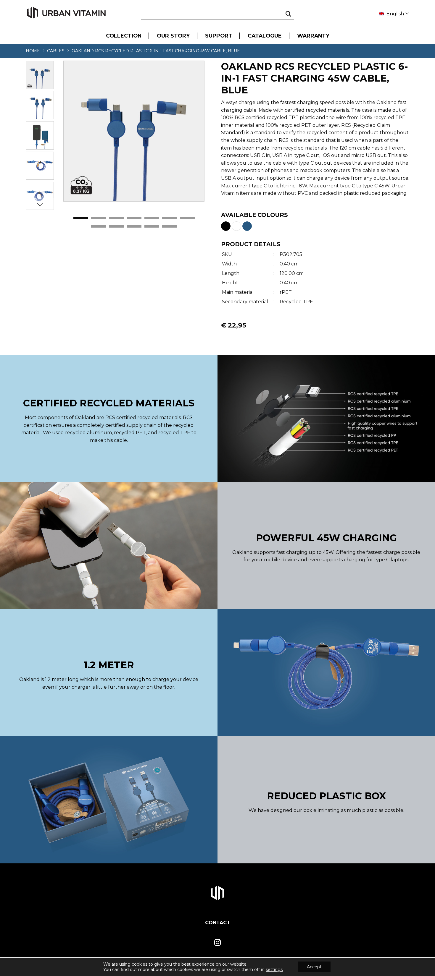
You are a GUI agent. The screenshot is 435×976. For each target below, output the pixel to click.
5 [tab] (151, 218)
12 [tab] (169, 227)
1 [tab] (80, 218)
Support (218, 36)
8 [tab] (98, 227)
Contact (217, 922)
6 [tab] (169, 218)
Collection (123, 36)
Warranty (313, 36)
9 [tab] (116, 227)
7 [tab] (187, 218)
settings (274, 969)
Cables (56, 50)
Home (33, 50)
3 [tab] (116, 218)
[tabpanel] (133, 131)
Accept (314, 966)
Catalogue (265, 36)
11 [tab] (151, 227)
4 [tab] (134, 218)
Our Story (173, 36)
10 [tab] (134, 227)
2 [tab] (98, 218)
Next (40, 204)
